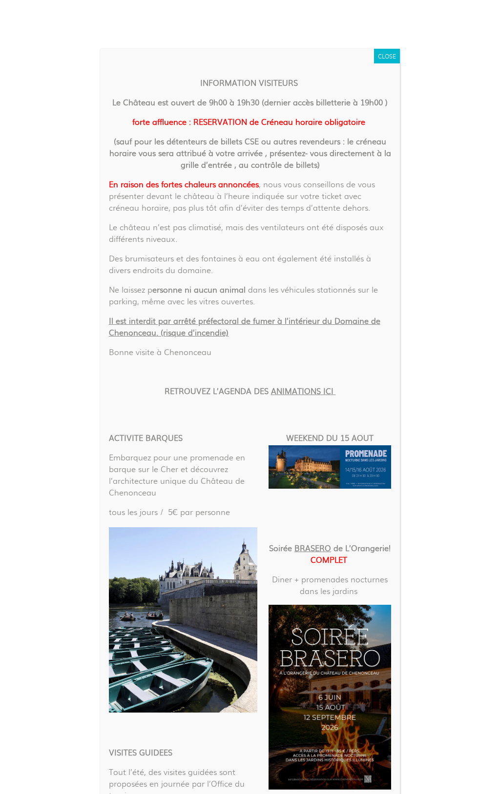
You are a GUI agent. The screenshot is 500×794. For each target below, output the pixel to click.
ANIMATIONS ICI (303, 391)
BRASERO (312, 548)
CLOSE (387, 56)
